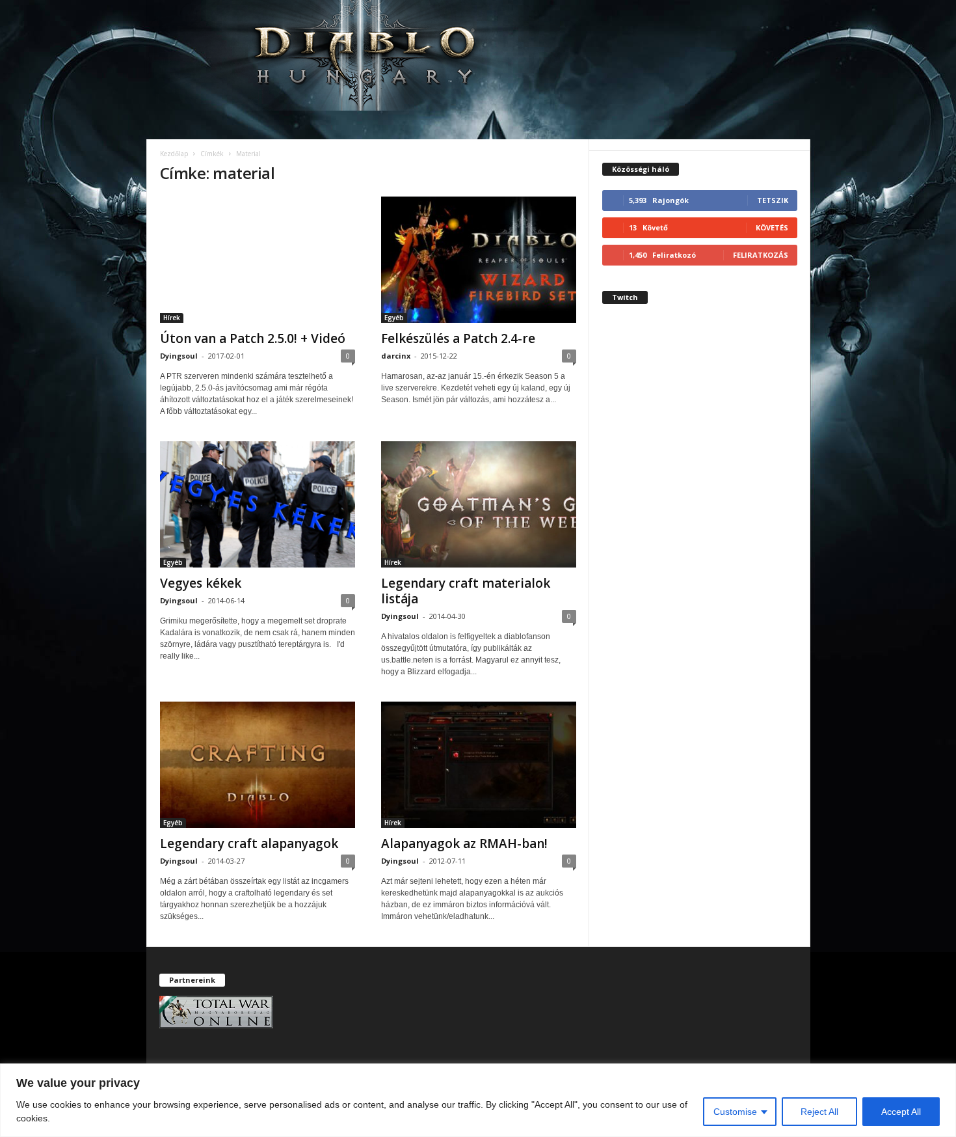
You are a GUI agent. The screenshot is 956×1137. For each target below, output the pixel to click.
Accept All (901, 1111)
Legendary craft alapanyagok (249, 843)
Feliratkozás (760, 255)
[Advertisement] (699, 549)
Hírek (171, 317)
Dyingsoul (179, 356)
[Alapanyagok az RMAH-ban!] (478, 765)
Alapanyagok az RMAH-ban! (464, 843)
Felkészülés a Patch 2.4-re (458, 338)
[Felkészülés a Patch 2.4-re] (478, 260)
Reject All (819, 1111)
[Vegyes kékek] (257, 504)
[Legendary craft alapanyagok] (257, 765)
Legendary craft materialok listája (465, 591)
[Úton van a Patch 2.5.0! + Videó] (257, 260)
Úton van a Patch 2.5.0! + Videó (252, 338)
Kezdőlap (174, 153)
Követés (772, 227)
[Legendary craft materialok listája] (478, 504)
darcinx (395, 356)
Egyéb (394, 317)
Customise (735, 1111)
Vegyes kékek (200, 583)
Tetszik (772, 200)
